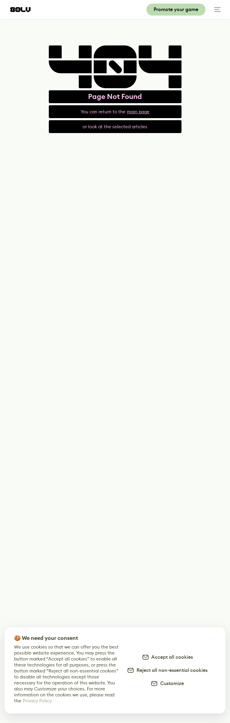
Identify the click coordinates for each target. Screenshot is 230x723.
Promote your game (176, 9)
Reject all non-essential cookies (171, 670)
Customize (171, 683)
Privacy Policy (37, 701)
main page (138, 112)
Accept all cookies (171, 657)
